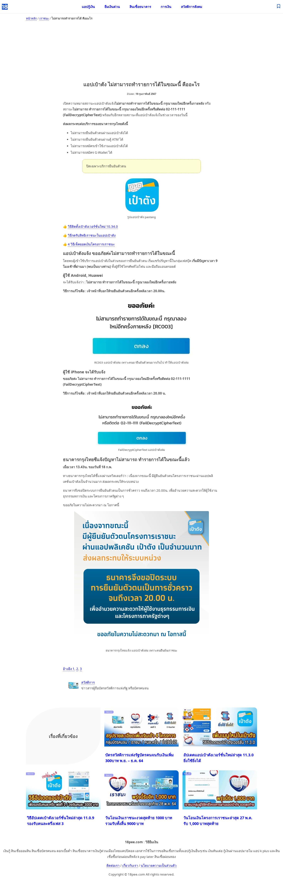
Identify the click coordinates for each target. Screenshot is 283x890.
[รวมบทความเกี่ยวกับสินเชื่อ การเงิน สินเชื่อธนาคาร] (278, 7)
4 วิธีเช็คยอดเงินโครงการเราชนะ (91, 244)
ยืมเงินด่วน (112, 6)
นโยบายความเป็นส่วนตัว (159, 865)
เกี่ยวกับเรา (130, 865)
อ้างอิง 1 (69, 668)
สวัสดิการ (88, 682)
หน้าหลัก (31, 18)
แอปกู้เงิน (88, 6)
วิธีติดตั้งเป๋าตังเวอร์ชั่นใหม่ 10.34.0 (93, 226)
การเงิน (166, 6)
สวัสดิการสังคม (191, 6)
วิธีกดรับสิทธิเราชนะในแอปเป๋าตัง (92, 235)
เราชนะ (44, 18)
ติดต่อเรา (113, 865)
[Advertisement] (141, 50)
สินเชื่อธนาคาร (140, 6)
